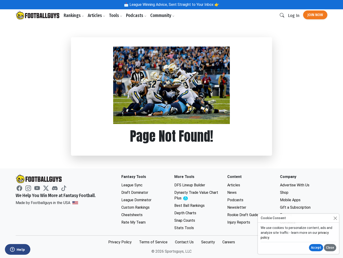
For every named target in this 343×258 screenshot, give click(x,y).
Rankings (73, 15)
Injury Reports (238, 222)
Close (330, 248)
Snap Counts (184, 220)
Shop (284, 192)
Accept (316, 248)
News (232, 192)
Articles (95, 15)
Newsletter (236, 207)
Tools (114, 15)
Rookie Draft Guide (242, 215)
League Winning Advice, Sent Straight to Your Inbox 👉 (174, 4)
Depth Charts (185, 213)
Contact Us (184, 242)
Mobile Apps (290, 200)
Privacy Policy (120, 242)
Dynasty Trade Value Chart (196, 195)
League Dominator (136, 200)
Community (161, 15)
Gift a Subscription (295, 207)
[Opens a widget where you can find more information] (17, 250)
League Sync (132, 185)
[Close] (335, 218)
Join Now (315, 15)
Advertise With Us (294, 185)
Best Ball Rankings (189, 205)
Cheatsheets (132, 215)
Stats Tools (184, 228)
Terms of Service (153, 242)
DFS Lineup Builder (189, 185)
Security (208, 242)
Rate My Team (133, 222)
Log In (293, 15)
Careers (228, 242)
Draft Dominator (134, 192)
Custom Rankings (135, 207)
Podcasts (135, 15)
